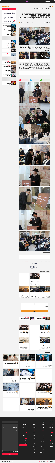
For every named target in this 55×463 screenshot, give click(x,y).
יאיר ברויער (39, 461)
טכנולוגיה (34, 424)
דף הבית (49, 8)
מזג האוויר (34, 446)
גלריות (21, 1)
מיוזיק (35, 1)
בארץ (43, 432)
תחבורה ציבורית (24, 427)
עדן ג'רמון (47, 461)
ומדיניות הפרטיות (6, 451)
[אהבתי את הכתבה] (36, 267)
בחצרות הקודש (42, 447)
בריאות (35, 422)
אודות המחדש (25, 441)
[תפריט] (52, 1)
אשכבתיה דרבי (45, 261)
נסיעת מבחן (25, 425)
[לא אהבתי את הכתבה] (32, 267)
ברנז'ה (18, 1)
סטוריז (43, 424)
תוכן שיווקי (34, 427)
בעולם (43, 433)
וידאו (30, 1)
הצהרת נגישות (25, 435)
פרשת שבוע (51, 427)
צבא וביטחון (42, 441)
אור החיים (51, 422)
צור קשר (25, 443)
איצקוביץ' (51, 433)
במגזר (43, 449)
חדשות (38, 1)
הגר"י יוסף (37, 261)
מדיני (43, 436)
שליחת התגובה (34, 311)
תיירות (35, 452)
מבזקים (26, 440)
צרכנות (34, 425)
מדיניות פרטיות (25, 433)
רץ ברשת (42, 427)
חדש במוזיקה (34, 433)
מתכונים (24, 1)
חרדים (32, 1)
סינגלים (34, 435)
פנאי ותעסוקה (51, 447)
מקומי (35, 447)
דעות (35, 443)
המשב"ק (51, 436)
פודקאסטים (42, 425)
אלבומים (34, 432)
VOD (27, 1)
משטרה (43, 438)
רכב (15, 1)
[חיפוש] (7, 1)
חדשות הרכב (25, 424)
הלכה (52, 424)
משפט (35, 449)
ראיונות (34, 438)
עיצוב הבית (51, 446)
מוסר (52, 425)
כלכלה (35, 444)
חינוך (52, 441)
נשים (52, 444)
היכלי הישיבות (42, 452)
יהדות (43, 435)
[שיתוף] (3, 20)
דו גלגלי (26, 422)
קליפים (35, 436)
